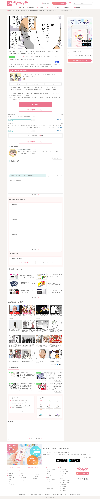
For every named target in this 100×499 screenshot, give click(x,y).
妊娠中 (10, 479)
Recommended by (53, 364)
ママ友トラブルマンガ (17, 405)
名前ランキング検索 (51, 469)
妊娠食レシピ (23, 479)
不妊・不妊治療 (12, 484)
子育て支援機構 (63, 486)
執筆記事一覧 (56, 158)
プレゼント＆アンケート (52, 479)
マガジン (49, 473)
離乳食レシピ (23, 477)
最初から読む (35, 84)
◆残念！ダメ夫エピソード (53, 56)
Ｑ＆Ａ (50, 7)
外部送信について (48, 494)
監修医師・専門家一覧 (33, 467)
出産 (29, 405)
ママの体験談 (19, 407)
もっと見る (34, 194)
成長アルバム (68, 7)
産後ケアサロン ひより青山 (65, 480)
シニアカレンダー (63, 473)
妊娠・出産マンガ (16, 400)
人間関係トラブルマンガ (39, 56)
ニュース (22, 7)
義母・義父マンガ (25, 403)
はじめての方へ (46, 3)
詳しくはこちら (87, 457)
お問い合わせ (77, 494)
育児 (9, 483)
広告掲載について (66, 494)
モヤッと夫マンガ (15, 59)
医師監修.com (62, 478)
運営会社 (31, 494)
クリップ (55, 175)
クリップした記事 (35, 438)
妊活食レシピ (23, 480)
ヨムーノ (61, 477)
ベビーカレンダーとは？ (24, 494)
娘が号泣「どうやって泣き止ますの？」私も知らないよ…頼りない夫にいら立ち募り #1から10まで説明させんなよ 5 (47, 10)
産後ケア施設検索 (36, 474)
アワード (49, 471)
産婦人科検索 (35, 476)
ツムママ (20, 56)
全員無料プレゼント (51, 481)
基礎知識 (41, 7)
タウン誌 (49, 475)
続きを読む (35, 104)
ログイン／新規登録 (59, 3)
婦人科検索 (35, 478)
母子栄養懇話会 (63, 490)
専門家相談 (31, 7)
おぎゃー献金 (62, 488)
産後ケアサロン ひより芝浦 (65, 482)
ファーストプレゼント (51, 482)
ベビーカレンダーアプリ (52, 486)
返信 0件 (59, 119)
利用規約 (72, 494)
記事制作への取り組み (16, 467)
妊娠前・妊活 (11, 477)
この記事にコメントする (37, 110)
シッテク (61, 475)
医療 (13, 407)
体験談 (22, 473)
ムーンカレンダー (63, 469)
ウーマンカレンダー (64, 471)
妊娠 (25, 405)
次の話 (52, 84)
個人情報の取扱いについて (39, 494)
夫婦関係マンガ (28, 56)
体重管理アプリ (50, 488)
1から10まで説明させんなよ (27, 59)
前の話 (18, 84)
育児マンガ (24, 400)
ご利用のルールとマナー (79, 51)
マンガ (17, 10)
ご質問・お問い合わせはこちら (80, 60)
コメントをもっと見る (35, 135)
